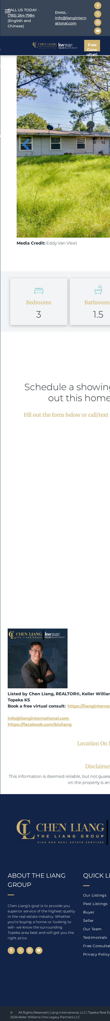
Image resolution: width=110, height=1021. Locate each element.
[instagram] (97, 23)
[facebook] (97, 6)
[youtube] (97, 31)
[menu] (8, 11)
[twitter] (97, 14)
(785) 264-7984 (21, 15)
